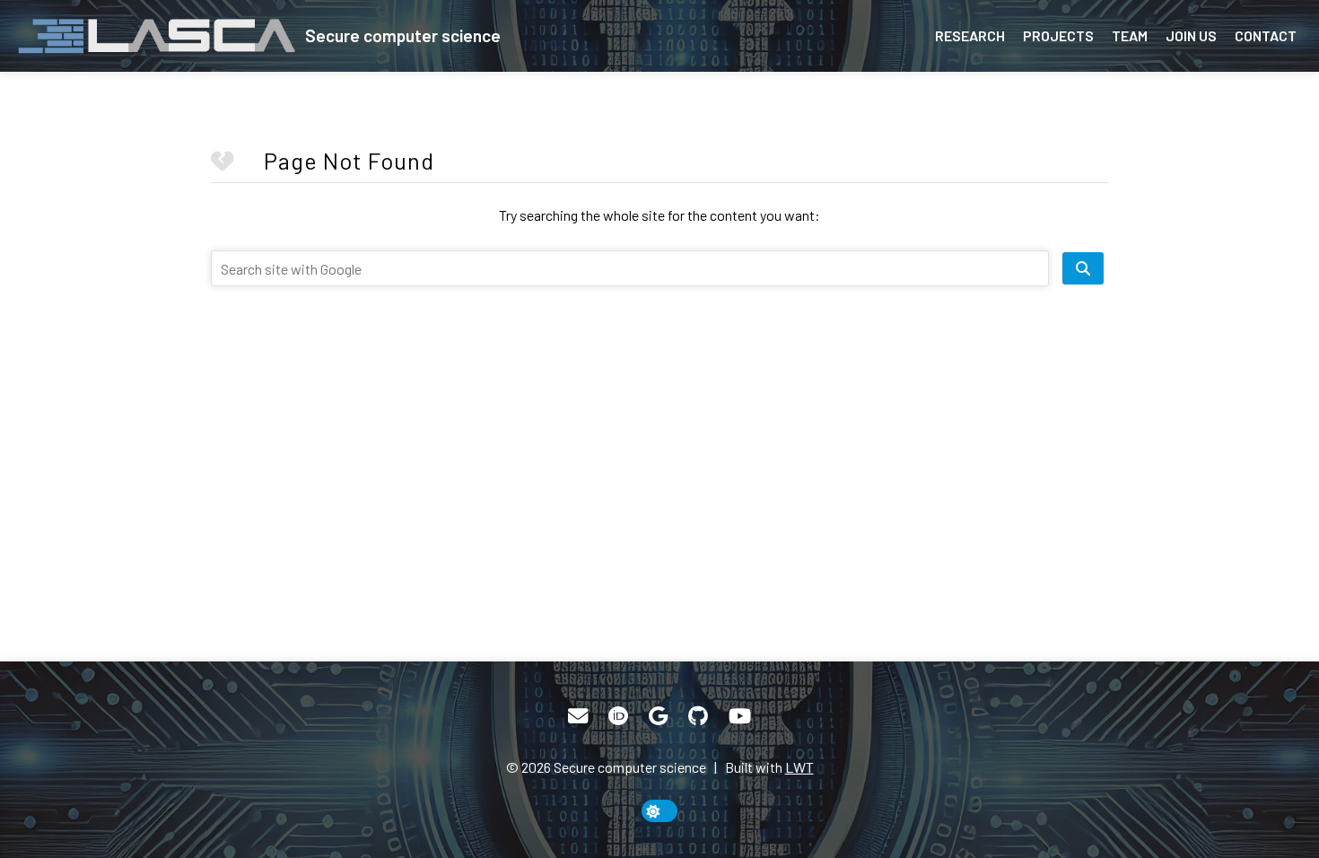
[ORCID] (618, 716)
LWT (799, 766)
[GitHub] (698, 716)
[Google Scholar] (658, 716)
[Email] (577, 716)
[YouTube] (740, 716)
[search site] (1083, 268)
